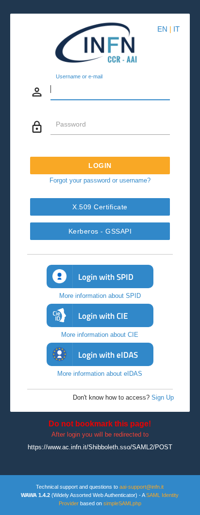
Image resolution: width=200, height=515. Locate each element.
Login (100, 165)
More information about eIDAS (99, 373)
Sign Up (162, 397)
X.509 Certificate (100, 207)
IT (176, 29)
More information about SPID (100, 295)
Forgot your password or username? (100, 180)
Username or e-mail (79, 77)
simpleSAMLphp (122, 503)
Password (71, 124)
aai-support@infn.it (141, 487)
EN (162, 29)
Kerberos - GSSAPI (100, 231)
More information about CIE (99, 334)
